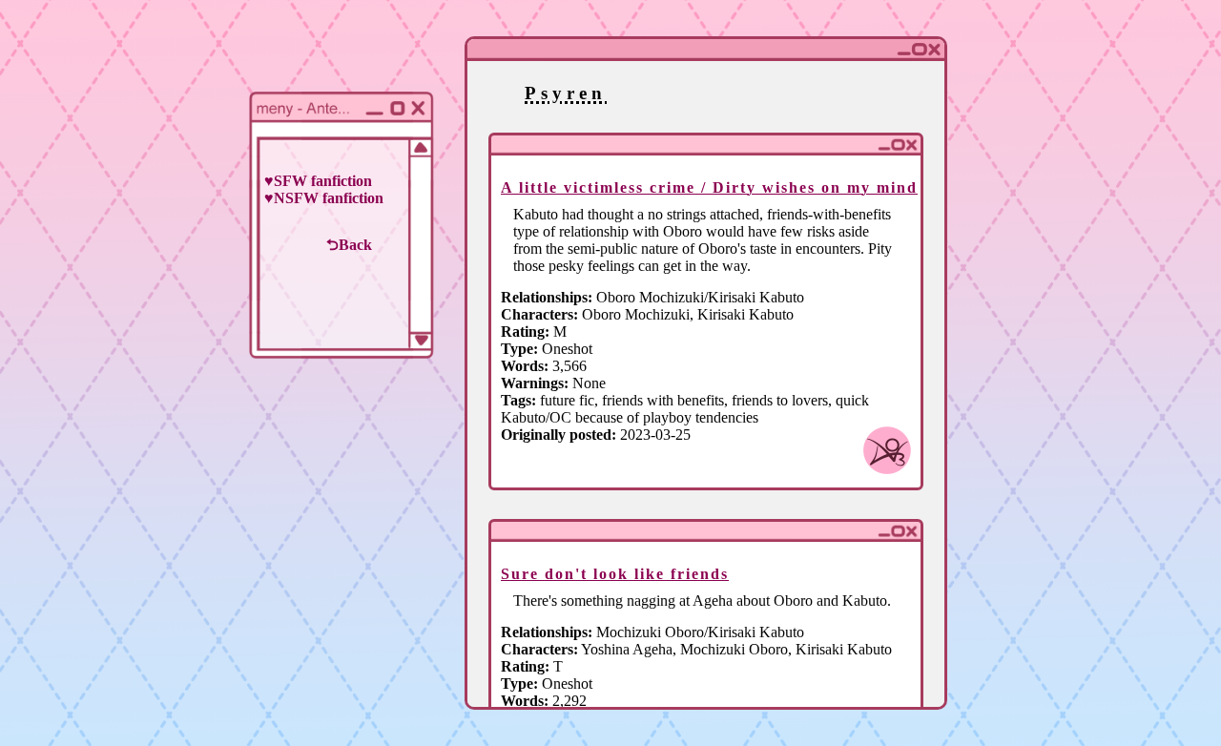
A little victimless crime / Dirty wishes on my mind (709, 187)
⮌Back (349, 245)
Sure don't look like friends (615, 574)
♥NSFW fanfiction (323, 198)
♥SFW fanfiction (318, 181)
